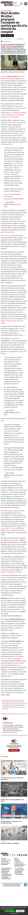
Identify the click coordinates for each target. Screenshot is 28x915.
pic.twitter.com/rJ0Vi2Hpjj (13, 470)
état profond (14, 700)
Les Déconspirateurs (19, 864)
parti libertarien (23, 703)
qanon (7, 705)
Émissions (17, 860)
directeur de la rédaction (10, 732)
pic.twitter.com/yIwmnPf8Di (13, 199)
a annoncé (8, 46)
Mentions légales (7, 875)
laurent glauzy (6, 703)
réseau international (14, 705)
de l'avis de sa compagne (11, 511)
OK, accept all (10, 911)
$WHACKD (17, 463)
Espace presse (19, 871)
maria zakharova (14, 703)
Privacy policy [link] (14, 913)
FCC (25, 142)
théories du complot (18, 707)
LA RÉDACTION (8, 723)
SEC (10, 144)
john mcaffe (21, 702)
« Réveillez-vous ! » (19, 863)
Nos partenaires (6, 874)
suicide (10, 707)
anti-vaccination (20, 108)
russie (22, 705)
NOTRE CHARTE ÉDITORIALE (5, 872)
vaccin (6, 709)
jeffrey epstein (14, 702)
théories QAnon (18, 580)
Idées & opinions (5, 863)
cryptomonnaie (21, 549)
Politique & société (6, 10)
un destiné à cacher (13, 115)
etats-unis (21, 700)
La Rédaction (20, 39)
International (4, 861)
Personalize (20, 911)
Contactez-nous (19, 869)
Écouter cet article (7, 35)
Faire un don (19, 874)
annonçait (7, 682)
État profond (13, 122)
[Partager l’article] (2, 39)
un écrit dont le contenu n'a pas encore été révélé (14, 321)
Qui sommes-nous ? (7, 868)
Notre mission (5, 869)
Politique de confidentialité (6, 878)
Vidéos (16, 858)
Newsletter (18, 872)
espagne (9, 700)
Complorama (17, 861)
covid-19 (4, 700)
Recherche (20, 868)
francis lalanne (6, 702)
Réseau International (16, 650)
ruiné (2, 228)
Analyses (3, 858)
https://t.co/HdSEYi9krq (12, 467)
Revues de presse (18, 866)
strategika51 (5, 707)
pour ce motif (8, 235)
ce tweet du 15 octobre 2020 (10, 528)
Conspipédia (4, 864)
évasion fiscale (9, 232)
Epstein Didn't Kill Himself (17, 551)
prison (4, 705)
